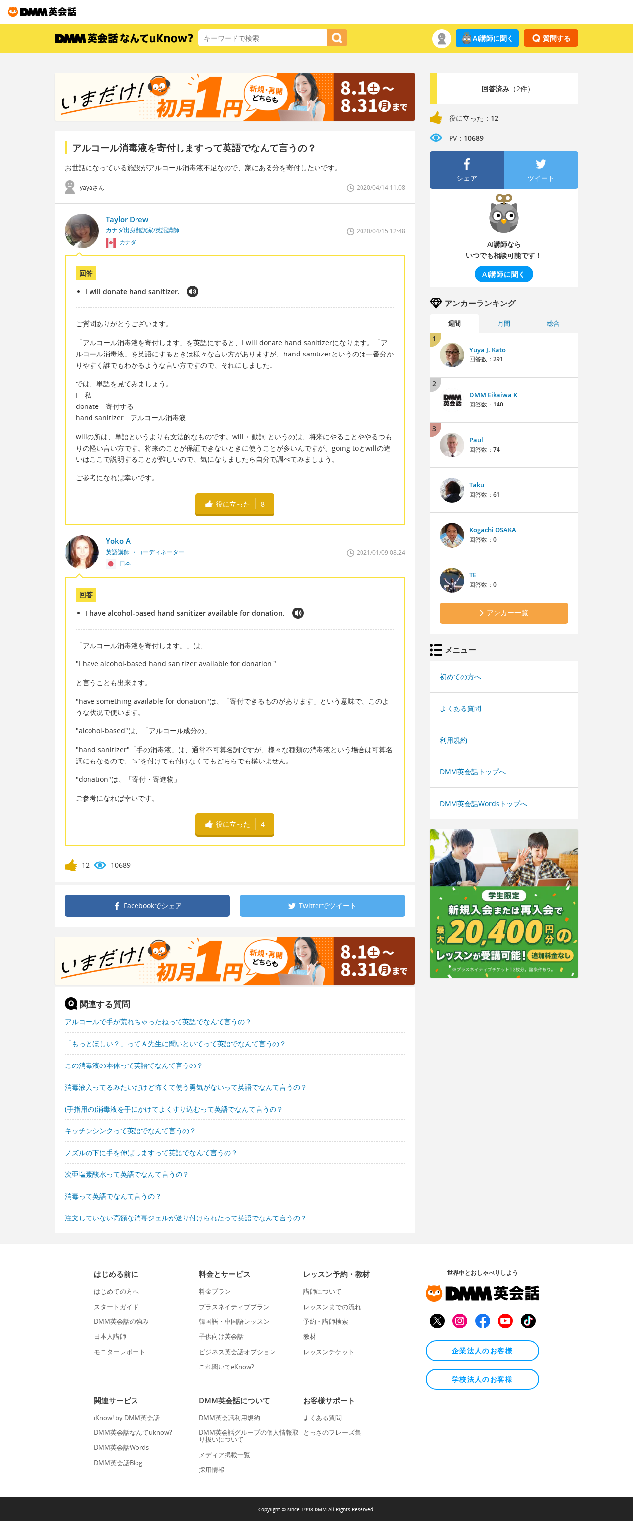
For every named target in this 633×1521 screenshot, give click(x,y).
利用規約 (453, 740)
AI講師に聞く (493, 38)
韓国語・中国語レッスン (234, 1321)
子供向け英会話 (221, 1336)
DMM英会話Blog (118, 1462)
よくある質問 (460, 708)
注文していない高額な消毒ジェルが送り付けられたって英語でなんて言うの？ (186, 1217)
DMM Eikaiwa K (493, 394)
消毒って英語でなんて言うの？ (113, 1196)
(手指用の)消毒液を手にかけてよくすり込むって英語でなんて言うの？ (174, 1109)
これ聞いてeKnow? (226, 1366)
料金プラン (215, 1291)
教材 (309, 1336)
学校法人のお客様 (482, 1379)
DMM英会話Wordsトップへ (483, 803)
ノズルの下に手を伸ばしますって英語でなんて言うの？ (151, 1152)
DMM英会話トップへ (473, 771)
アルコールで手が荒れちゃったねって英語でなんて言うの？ (158, 1021)
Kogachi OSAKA (492, 529)
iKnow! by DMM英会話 (127, 1417)
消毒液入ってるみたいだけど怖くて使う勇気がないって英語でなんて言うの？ (186, 1087)
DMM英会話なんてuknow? (133, 1432)
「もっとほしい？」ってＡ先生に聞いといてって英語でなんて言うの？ (175, 1043)
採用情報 (212, 1469)
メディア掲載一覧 (224, 1454)
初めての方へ (460, 676)
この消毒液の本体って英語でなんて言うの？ (134, 1065)
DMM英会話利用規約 (229, 1417)
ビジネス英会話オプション (237, 1351)
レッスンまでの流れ (332, 1306)
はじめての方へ (116, 1291)
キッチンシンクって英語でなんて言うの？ (130, 1130)
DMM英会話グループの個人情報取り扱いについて (249, 1436)
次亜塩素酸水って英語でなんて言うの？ (127, 1174)
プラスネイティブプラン (234, 1306)
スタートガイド (116, 1306)
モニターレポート (119, 1351)
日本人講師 (110, 1336)
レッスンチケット (329, 1351)
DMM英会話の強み (121, 1321)
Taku (476, 484)
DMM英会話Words (121, 1447)
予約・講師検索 (325, 1321)
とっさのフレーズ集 (332, 1432)
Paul (476, 439)
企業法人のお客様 (482, 1350)
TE (472, 574)
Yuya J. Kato (487, 349)
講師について (322, 1291)
